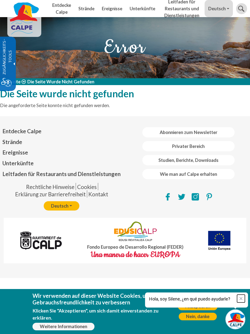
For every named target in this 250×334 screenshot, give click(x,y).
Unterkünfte (18, 163)
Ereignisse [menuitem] (112, 8)
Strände (12, 142)
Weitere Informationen (63, 326)
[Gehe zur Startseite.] (24, 8)
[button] (241, 8)
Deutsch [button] (217, 8)
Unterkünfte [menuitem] (142, 8)
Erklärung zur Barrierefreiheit (50, 194)
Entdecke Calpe (22, 131)
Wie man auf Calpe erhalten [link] (188, 174)
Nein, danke (197, 316)
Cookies (87, 187)
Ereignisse (15, 152)
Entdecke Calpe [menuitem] (61, 8)
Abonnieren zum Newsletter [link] (188, 132)
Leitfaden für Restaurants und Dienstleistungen (61, 174)
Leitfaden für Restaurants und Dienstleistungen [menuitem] (181, 8)
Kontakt (98, 194)
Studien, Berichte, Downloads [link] (188, 160)
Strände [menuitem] (86, 8)
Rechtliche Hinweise (50, 187)
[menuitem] (61, 131)
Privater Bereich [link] (188, 146)
